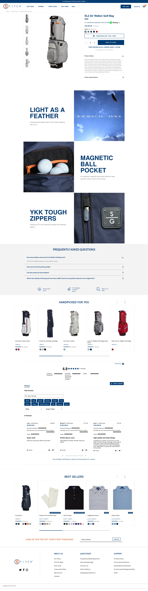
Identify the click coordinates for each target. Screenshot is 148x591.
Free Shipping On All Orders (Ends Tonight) (74, 1)
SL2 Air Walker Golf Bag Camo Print (98, 341)
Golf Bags (30, 6)
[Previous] (60, 1)
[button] (30, 450)
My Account (58, 573)
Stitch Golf (12, 586)
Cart (145, 5)
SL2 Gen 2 (18, 515)
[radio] (27, 400)
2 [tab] (74, 530)
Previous (117, 302)
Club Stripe (115, 515)
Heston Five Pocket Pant (47, 515)
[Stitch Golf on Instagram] (27, 570)
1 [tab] (51, 530)
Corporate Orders (60, 569)
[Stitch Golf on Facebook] (23, 570)
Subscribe (116, 539)
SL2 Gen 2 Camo (69, 341)
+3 (83, 524)
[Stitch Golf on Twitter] (20, 570)
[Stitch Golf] (23, 562)
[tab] (117, 383)
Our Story (57, 559)
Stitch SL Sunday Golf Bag (48, 341)
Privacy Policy (119, 559)
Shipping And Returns (87, 573)
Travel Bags (52, 6)
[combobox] (33, 409)
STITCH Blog (58, 562)
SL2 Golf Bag (14, 11)
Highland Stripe (93, 515)
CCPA (115, 573)
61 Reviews (96, 26)
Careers (57, 576)
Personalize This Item (106, 36)
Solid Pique (67, 515)
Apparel (41, 6)
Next (124, 302)
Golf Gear (64, 6)
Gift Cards (57, 566)
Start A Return (85, 569)
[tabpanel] (26, 329)
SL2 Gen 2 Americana (22, 341)
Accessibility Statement (122, 566)
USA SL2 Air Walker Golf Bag (121, 341)
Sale (73, 6)
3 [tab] (97, 530)
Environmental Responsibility (124, 569)
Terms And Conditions (121, 562)
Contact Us (84, 566)
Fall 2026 (126, 6)
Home (7, 11)
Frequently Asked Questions (90, 559)
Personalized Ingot (86, 562)
